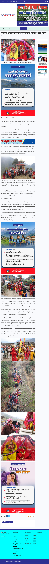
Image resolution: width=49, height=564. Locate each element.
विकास (30, 29)
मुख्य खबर (26, 535)
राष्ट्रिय (10, 29)
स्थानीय (23, 29)
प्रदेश (16, 29)
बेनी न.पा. (26, 538)
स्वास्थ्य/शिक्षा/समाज (28, 543)
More (24, 1)
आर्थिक (26, 541)
